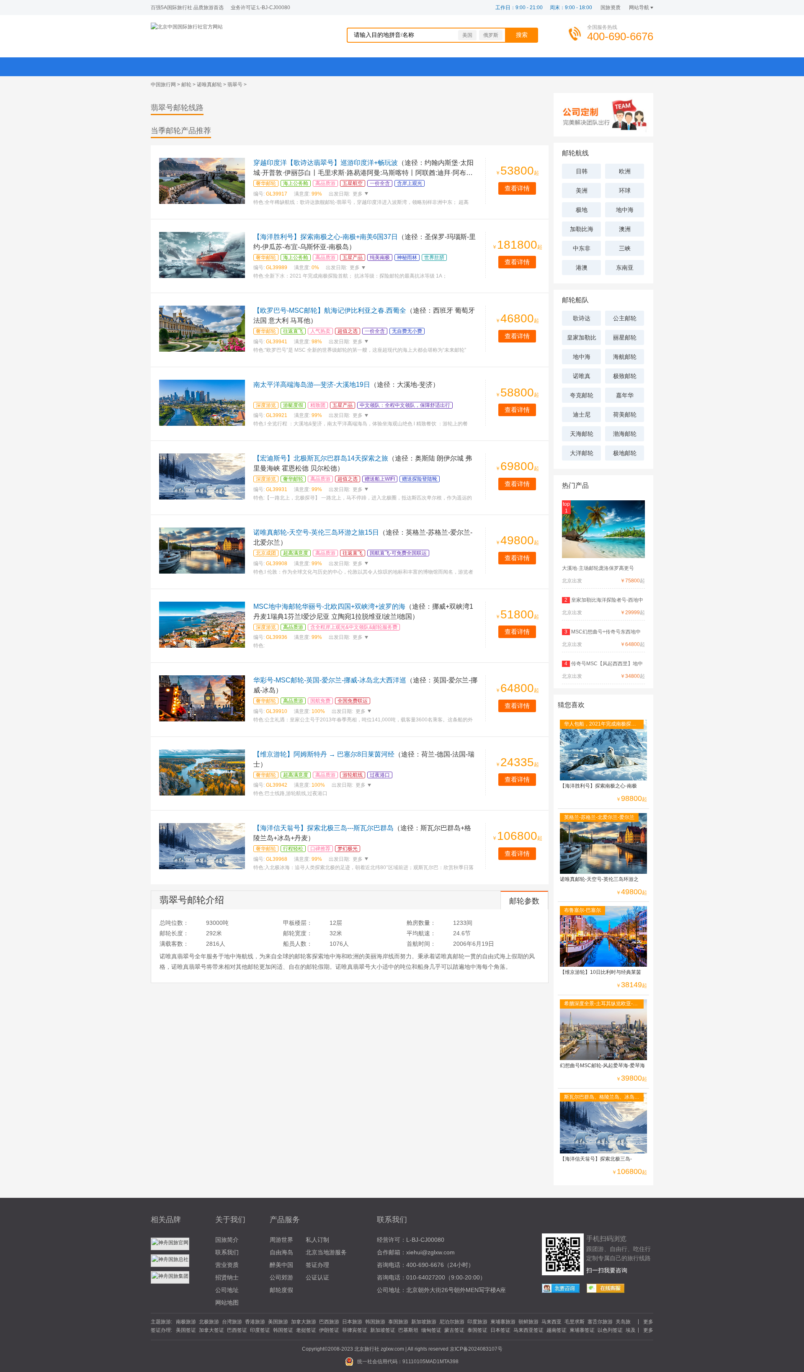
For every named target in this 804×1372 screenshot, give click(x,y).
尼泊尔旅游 (451, 1322)
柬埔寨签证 (582, 1330)
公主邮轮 (624, 318)
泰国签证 (477, 1330)
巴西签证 (237, 1330)
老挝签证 (306, 1330)
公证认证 (317, 1277)
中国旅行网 (163, 85)
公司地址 (227, 1290)
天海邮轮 (581, 433)
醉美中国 (281, 1264)
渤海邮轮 (624, 433)
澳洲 (625, 229)
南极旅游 (186, 1322)
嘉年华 (625, 395)
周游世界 (281, 1239)
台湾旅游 (232, 1322)
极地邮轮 (624, 453)
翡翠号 (234, 85)
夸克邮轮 (581, 395)
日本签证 (500, 1330)
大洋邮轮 (581, 453)
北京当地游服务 (326, 1252)
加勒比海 (581, 229)
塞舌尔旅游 (600, 1322)
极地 (582, 209)
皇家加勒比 (581, 337)
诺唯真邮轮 (209, 85)
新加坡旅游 (423, 1322)
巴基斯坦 (408, 1330)
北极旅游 (209, 1322)
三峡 (625, 248)
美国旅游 (278, 1322)
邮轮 (186, 85)
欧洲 (625, 171)
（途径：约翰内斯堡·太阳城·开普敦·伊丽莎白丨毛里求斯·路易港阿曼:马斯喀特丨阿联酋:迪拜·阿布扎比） (363, 172)
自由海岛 (281, 1252)
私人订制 (317, 1239)
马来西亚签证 (528, 1330)
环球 (625, 190)
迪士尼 (581, 414)
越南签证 (556, 1330)
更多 (357, 194)
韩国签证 (283, 1330)
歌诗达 (581, 318)
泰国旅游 (398, 1322)
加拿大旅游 (303, 1322)
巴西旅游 (329, 1322)
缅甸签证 (431, 1330)
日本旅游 (352, 1322)
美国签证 (186, 1330)
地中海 (625, 209)
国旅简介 (227, 1239)
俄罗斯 (490, 35)
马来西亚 (551, 1322)
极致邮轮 (624, 376)
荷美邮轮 (624, 414)
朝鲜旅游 (528, 1322)
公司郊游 (281, 1277)
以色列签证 (610, 1330)
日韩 (582, 171)
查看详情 (517, 188)
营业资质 (227, 1264)
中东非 (581, 248)
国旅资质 (610, 7)
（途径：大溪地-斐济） (346, 384)
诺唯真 (581, 376)
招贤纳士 (227, 1277)
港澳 (582, 267)
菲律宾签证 (354, 1330)
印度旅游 (477, 1322)
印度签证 (260, 1330)
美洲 (582, 190)
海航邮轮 (624, 356)
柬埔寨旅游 (502, 1322)
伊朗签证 (329, 1330)
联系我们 (227, 1252)
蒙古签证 (454, 1330)
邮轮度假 (281, 1290)
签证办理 (317, 1264)
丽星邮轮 (624, 337)
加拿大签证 (211, 1330)
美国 (467, 35)
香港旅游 (255, 1322)
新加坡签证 (382, 1330)
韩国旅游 (375, 1322)
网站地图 (227, 1302)
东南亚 (625, 267)
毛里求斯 (574, 1322)
